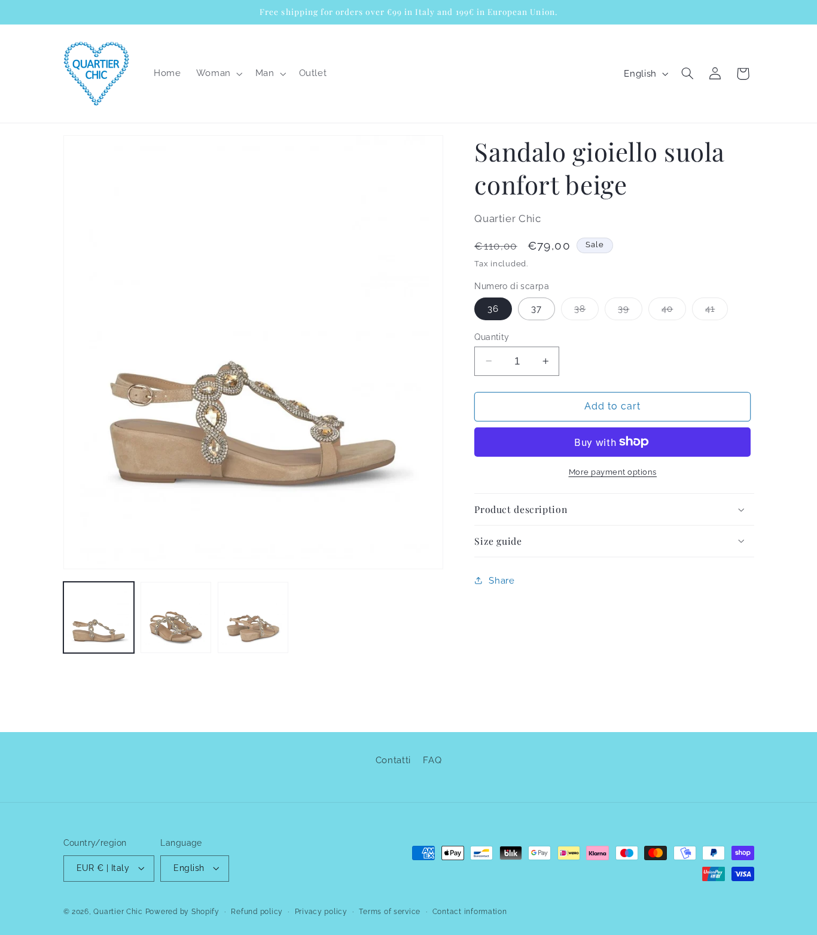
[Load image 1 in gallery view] (99, 617)
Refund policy (257, 911)
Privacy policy (321, 911)
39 (630, 311)
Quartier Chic (118, 911)
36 (493, 308)
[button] (218, 73)
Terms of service (389, 911)
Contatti (393, 759)
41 (716, 311)
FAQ (432, 759)
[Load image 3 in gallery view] (253, 617)
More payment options (613, 471)
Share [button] (501, 580)
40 (673, 311)
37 (536, 308)
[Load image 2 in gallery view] (176, 617)
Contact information (469, 911)
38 (586, 311)
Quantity (491, 336)
